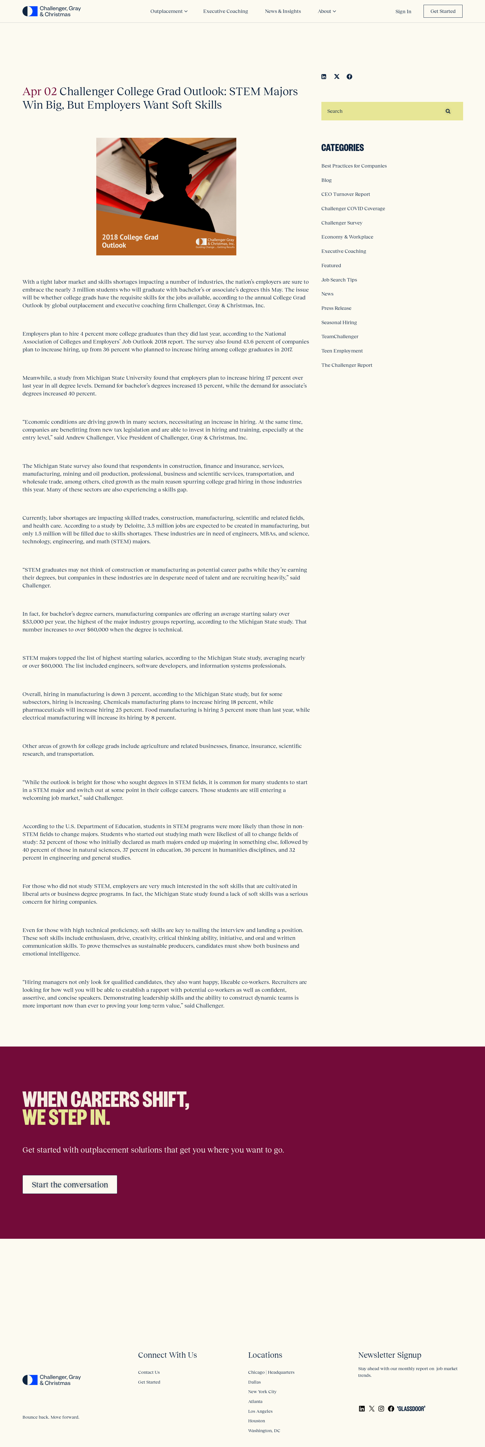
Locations (265, 1355)
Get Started (443, 11)
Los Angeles (260, 1411)
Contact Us (149, 1372)
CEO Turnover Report (345, 194)
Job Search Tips (339, 280)
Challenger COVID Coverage (353, 208)
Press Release (336, 308)
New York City (262, 1391)
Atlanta (255, 1401)
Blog (326, 180)
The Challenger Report (346, 365)
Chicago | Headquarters (271, 1372)
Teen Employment (342, 351)
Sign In (403, 11)
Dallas (254, 1381)
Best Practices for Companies (354, 166)
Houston (256, 1420)
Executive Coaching (343, 251)
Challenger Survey (342, 223)
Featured (331, 265)
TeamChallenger (339, 336)
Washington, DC (264, 1430)
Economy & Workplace (347, 237)
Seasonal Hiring (339, 322)
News (327, 294)
